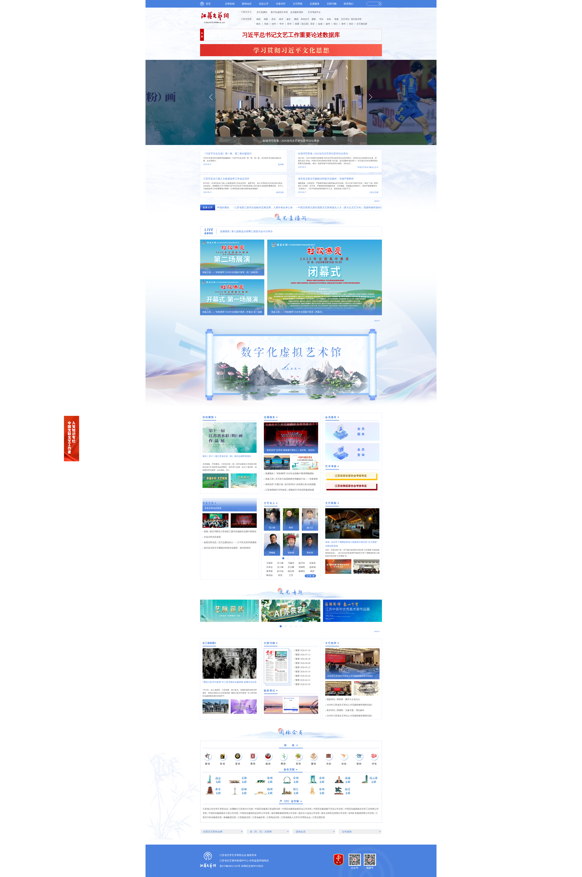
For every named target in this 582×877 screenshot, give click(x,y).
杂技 (329, 19)
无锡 (266, 24)
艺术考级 (331, 466)
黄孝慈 (269, 571)
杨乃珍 (302, 563)
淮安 (312, 24)
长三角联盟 (208, 643)
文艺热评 (331, 643)
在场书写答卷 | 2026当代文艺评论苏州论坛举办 (291, 140)
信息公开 (264, 3)
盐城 (320, 24)
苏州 (289, 24)
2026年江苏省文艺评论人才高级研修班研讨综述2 (350, 676)
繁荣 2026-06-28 (302, 659)
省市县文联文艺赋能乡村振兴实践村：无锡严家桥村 (326, 178)
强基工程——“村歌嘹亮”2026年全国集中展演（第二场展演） (230, 272)
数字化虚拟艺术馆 (279, 12)
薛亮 (280, 575)
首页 (208, 3)
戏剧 (258, 19)
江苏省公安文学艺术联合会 (215, 809)
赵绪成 (312, 567)
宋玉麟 (291, 567)
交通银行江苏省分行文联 (241, 809)
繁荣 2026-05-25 (302, 667)
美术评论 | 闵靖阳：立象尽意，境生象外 (345, 710)
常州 (281, 24)
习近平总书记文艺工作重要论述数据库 (291, 35)
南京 (258, 24)
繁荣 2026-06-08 (302, 663)
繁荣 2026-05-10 (302, 672)
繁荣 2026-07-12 (302, 655)
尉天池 (280, 571)
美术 (281, 19)
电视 (336, 19)
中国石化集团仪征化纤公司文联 (255, 813)
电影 (266, 19)
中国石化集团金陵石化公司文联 (297, 809)
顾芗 (312, 571)
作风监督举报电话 (259, 860)
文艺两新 (298, 3)
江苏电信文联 (273, 817)
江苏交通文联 (318, 817)
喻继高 (302, 571)
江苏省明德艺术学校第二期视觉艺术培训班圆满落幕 (289, 490)
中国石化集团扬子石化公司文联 (328, 809)
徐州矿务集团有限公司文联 (361, 813)
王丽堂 (269, 563)
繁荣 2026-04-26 (302, 676)
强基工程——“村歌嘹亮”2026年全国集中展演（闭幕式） (297, 312)
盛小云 (310, 528)
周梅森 (272, 553)
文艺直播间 (262, 12)
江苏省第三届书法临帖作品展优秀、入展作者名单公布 (244, 207)
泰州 (343, 24)
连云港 (305, 24)
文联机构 (230, 3)
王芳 (291, 575)
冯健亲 (291, 563)
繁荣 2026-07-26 (302, 650)
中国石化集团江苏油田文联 (267, 809)
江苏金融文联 (258, 817)
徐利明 (291, 553)
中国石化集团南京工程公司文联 (223, 813)
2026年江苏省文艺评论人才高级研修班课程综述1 (349, 716)
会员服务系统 (296, 12)
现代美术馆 (356, 19)
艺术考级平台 (314, 12)
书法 (321, 19)
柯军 (291, 528)
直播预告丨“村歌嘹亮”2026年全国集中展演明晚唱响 (289, 473)
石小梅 (280, 563)
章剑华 (310, 553)
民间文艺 (305, 19)
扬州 (328, 24)
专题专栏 (281, 3)
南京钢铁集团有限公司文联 (284, 813)
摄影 (314, 19)
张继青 (302, 567)
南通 (297, 24)
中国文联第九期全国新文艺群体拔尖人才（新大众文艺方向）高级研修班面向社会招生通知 (326, 207)
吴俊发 (312, 563)
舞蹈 (296, 19)
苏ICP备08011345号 (230, 866)
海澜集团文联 (229, 817)
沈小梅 (280, 567)
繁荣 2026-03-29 (302, 684)
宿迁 (351, 24)
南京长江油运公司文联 (309, 813)
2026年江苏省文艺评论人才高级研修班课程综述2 (349, 705)
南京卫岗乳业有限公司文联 (334, 813)
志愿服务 (314, 3)
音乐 (273, 19)
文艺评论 (345, 19)
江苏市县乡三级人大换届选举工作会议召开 (226, 178)
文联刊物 (331, 3)
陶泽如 (269, 575)
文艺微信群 (362, 24)
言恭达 (269, 567)
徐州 (274, 24)
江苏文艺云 (246, 12)
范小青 (272, 528)
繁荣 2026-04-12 (302, 680)
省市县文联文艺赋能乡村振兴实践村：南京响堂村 (227, 548)
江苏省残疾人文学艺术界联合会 (296, 817)
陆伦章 (291, 571)
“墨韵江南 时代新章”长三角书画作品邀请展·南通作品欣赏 (229, 682)
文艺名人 (269, 503)
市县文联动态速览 (212, 508)
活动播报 (208, 417)
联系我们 (348, 3)
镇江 (336, 24)
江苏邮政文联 (244, 817)
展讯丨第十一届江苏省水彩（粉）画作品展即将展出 (226, 456)
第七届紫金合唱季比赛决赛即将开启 (239, 231)
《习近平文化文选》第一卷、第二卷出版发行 (227, 153)
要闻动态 (247, 3)
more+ (377, 201)
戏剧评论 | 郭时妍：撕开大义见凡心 (343, 699)
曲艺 (289, 19)
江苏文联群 (246, 19)
